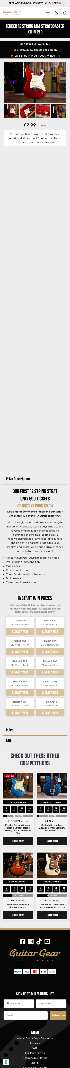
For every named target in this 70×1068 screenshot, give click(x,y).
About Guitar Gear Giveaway (35, 1038)
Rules (9, 730)
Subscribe (58, 1015)
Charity (35, 1062)
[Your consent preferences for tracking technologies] (6, 1062)
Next (60, 110)
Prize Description (18, 479)
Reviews (35, 1043)
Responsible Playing (35, 1057)
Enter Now (18, 840)
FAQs (9, 740)
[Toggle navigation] (47, 12)
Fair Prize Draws (35, 1052)
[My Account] (57, 12)
